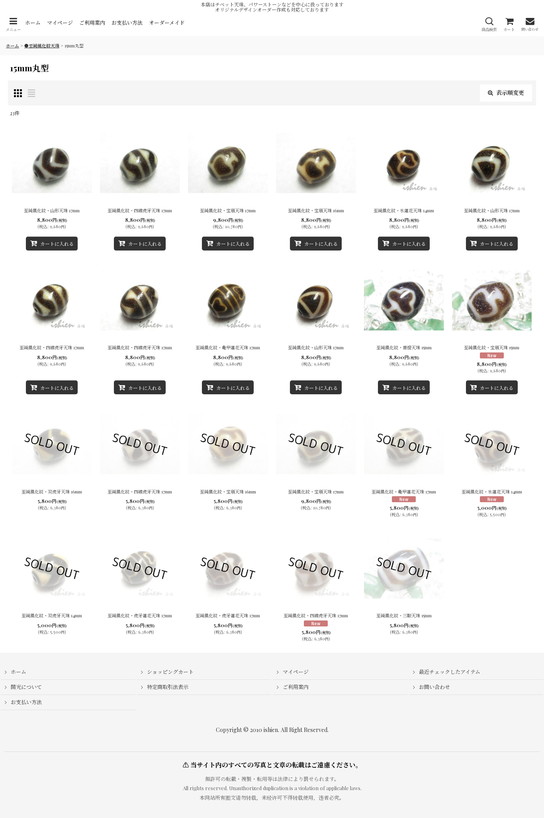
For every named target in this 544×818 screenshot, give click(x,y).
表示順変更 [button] (510, 92)
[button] (13, 24)
